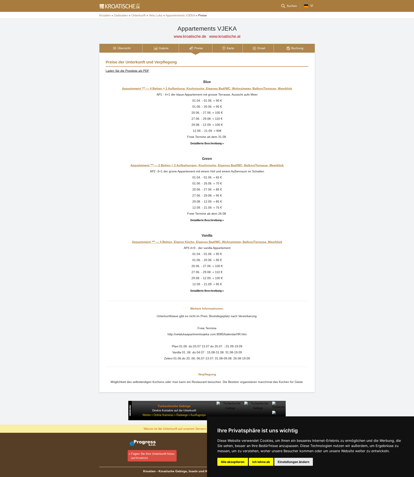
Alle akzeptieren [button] (233, 462)
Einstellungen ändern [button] (293, 462)
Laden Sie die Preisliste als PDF (127, 70)
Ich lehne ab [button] (261, 462)
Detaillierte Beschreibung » (207, 143)
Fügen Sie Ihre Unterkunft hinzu (152, 456)
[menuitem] (120, 48)
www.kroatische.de (190, 36)
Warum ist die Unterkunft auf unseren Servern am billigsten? (185, 428)
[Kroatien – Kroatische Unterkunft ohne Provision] (119, 6)
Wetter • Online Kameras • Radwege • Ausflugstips (174, 415)
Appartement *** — (207, 88)
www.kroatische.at (224, 36)
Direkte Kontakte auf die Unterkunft (174, 410)
